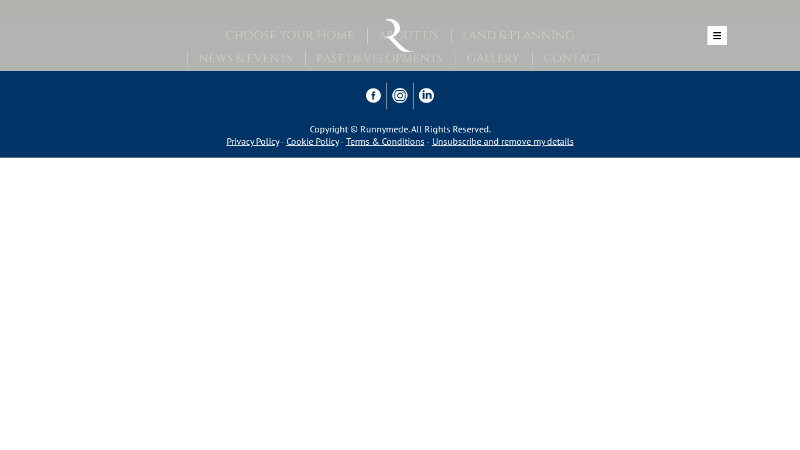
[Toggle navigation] (717, 35)
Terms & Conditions (385, 141)
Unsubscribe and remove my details (503, 141)
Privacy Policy (253, 141)
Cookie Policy (312, 141)
